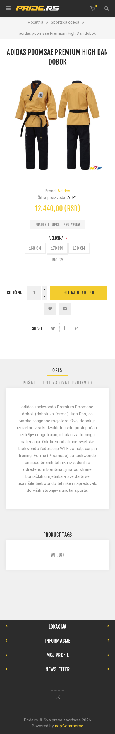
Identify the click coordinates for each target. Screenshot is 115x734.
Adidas (64, 191)
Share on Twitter (53, 328)
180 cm (79, 248)
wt (53, 555)
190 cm (57, 260)
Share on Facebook (64, 328)
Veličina (56, 238)
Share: (38, 328)
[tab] (57, 370)
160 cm (35, 248)
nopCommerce (69, 726)
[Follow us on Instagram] (57, 696)
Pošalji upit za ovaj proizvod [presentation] (57, 382)
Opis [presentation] (57, 370)
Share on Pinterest (76, 328)
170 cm (57, 248)
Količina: (15, 292)
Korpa (96, 6)
